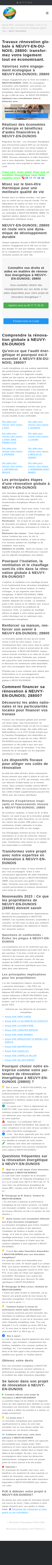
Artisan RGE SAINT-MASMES (19, 1035)
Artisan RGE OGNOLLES (17, 1051)
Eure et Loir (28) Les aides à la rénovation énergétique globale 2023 (24, 28)
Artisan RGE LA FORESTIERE (19, 1026)
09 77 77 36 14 (25, 3)
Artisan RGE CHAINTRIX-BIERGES (21, 1030)
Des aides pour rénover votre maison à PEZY (12, 425)
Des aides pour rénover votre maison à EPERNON (12, 451)
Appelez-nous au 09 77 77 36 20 (26, 305)
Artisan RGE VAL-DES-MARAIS (19, 1060)
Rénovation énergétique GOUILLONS (27, 1522)
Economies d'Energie (25, 25)
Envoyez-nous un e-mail (26, 321)
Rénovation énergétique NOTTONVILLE (25, 1529)
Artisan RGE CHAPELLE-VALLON (21, 1056)
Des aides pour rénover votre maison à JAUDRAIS (38, 425)
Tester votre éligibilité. (26, 115)
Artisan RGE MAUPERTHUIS (18, 1047)
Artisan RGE (7, 25)
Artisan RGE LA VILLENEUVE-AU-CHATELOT (26, 1021)
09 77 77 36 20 (34, 178)
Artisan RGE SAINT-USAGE (18, 1017)
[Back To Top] (45, 1558)
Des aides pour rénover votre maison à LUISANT (38, 436)
